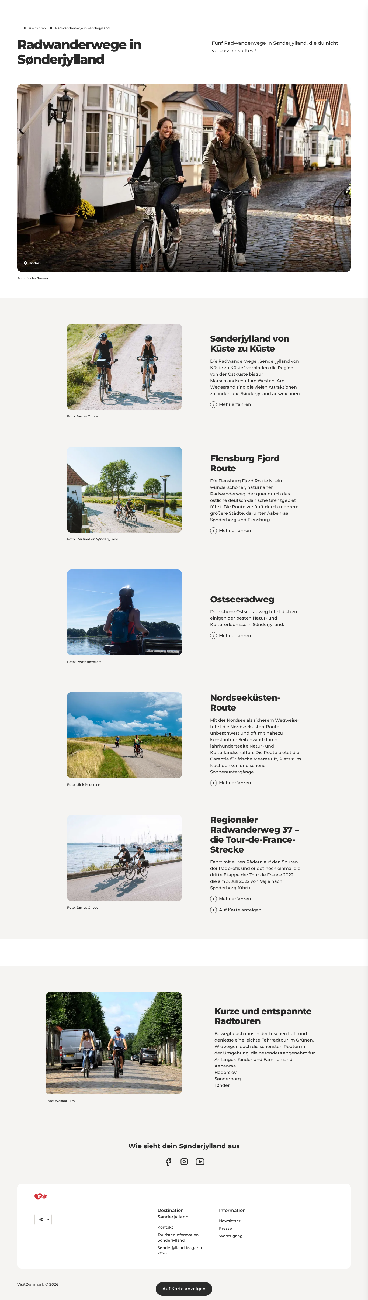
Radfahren (37, 28)
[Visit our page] (184, 1161)
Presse (225, 1228)
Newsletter (230, 1220)
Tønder (33, 263)
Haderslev (225, 1072)
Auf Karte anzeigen (184, 1288)
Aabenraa (225, 1066)
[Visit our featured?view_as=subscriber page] (200, 1161)
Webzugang (231, 1235)
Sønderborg (227, 1078)
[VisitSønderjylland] (50, 1196)
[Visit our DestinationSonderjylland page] (168, 1161)
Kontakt (165, 1227)
